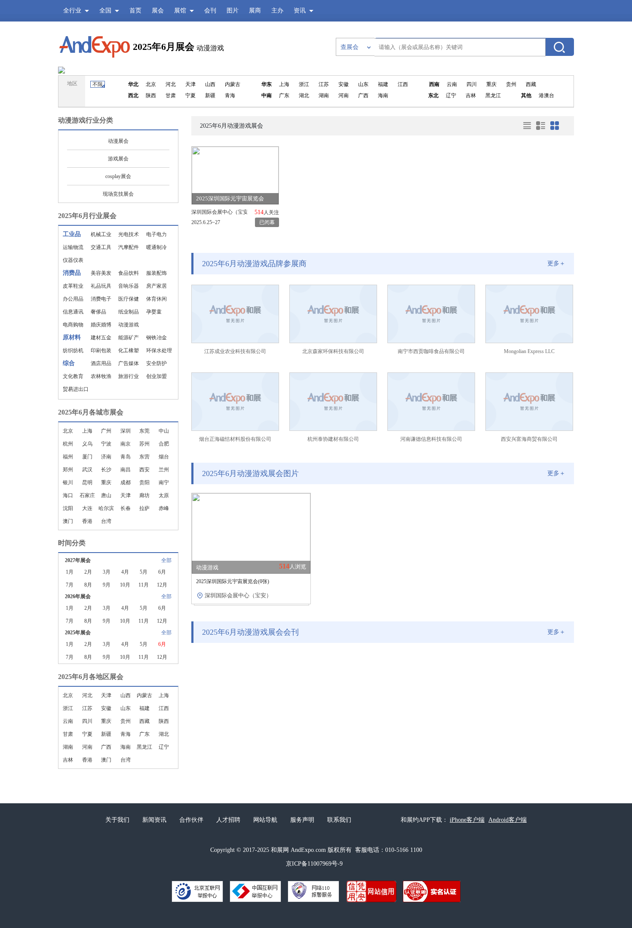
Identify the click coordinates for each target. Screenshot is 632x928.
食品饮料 (128, 273)
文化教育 (73, 376)
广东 (144, 734)
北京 (68, 431)
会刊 (210, 10)
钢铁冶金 (156, 338)
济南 (106, 457)
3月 (106, 572)
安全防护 (156, 363)
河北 (87, 695)
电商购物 (73, 325)
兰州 (164, 470)
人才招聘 (228, 820)
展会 (158, 10)
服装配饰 (156, 273)
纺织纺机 (73, 350)
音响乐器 (128, 286)
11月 (143, 585)
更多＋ (556, 263)
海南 (125, 747)
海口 (68, 495)
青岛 (125, 457)
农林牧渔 (101, 376)
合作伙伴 (191, 820)
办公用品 (73, 299)
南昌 (125, 470)
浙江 (68, 708)
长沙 (106, 470)
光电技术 (128, 234)
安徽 (106, 708)
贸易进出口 (76, 389)
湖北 (164, 734)
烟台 (164, 457)
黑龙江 (144, 747)
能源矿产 (128, 338)
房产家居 (156, 286)
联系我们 (339, 820)
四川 (87, 721)
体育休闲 (156, 299)
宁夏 (87, 734)
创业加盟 (156, 376)
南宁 (164, 482)
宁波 (106, 444)
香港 (87, 521)
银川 (68, 482)
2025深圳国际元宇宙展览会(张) (232, 581)
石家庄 (87, 495)
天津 (125, 495)
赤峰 (164, 508)
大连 (87, 508)
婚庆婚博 (101, 325)
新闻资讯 (154, 820)
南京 (125, 444)
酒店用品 (101, 363)
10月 (125, 585)
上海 (87, 431)
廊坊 (144, 495)
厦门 (87, 457)
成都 (125, 482)
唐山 (106, 495)
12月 (162, 585)
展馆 (180, 10)
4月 (125, 572)
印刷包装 (101, 350)
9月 (106, 585)
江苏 (87, 708)
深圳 (125, 431)
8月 (88, 585)
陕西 (164, 721)
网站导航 (265, 820)
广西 (106, 747)
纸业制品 (128, 312)
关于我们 (117, 820)
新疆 (106, 734)
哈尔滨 (106, 508)
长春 (125, 508)
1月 (70, 572)
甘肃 (68, 734)
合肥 (164, 444)
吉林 (68, 760)
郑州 (68, 470)
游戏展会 (118, 159)
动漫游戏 (128, 325)
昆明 (87, 482)
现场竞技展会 (118, 194)
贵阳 (144, 482)
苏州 (144, 444)
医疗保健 (128, 299)
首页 (135, 10)
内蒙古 (144, 695)
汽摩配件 (128, 247)
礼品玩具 (101, 286)
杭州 (68, 444)
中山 (164, 431)
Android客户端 (507, 820)
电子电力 (156, 234)
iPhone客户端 (467, 820)
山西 (125, 695)
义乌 (87, 444)
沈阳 (68, 508)
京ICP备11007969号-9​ (314, 863)
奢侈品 (98, 312)
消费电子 (101, 299)
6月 (162, 572)
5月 (143, 572)
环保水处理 (159, 350)
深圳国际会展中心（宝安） (219, 212)
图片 (233, 10)
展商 (255, 10)
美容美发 (101, 273)
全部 (166, 560)
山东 (125, 708)
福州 (68, 457)
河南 (87, 747)
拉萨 (144, 508)
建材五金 (101, 338)
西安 (144, 470)
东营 (144, 457)
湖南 (68, 747)
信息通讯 (73, 312)
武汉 (87, 470)
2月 (88, 572)
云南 (68, 721)
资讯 (300, 10)
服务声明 (302, 820)
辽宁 (164, 747)
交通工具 (101, 247)
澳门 (68, 521)
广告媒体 (128, 363)
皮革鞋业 (73, 286)
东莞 (144, 431)
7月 (70, 585)
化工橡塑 (128, 350)
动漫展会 (118, 141)
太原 (164, 495)
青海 (125, 734)
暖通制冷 (156, 247)
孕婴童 (154, 312)
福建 (144, 708)
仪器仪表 (73, 260)
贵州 (125, 721)
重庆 (106, 482)
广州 (106, 431)
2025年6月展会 (163, 46)
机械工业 (101, 234)
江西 (164, 708)
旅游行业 (128, 376)
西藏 (144, 721)
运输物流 (73, 247)
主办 (277, 10)
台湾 (106, 521)
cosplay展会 (118, 176)
